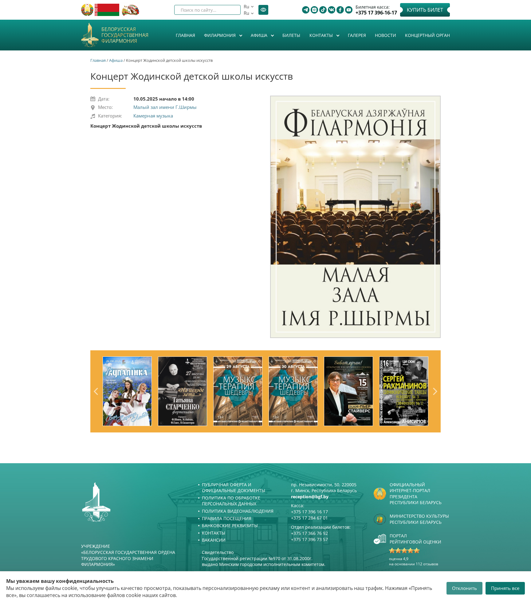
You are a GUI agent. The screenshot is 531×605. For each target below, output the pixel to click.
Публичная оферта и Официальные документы (233, 488)
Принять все (505, 588)
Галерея (357, 35)
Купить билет (425, 9)
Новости (385, 35)
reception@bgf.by (309, 497)
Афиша (260, 35)
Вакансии (214, 540)
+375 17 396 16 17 (309, 512)
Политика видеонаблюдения (237, 511)
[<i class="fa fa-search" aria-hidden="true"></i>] (230, 10)
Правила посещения (226, 518)
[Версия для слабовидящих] (263, 10)
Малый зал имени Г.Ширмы (165, 107)
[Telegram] (305, 10)
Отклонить (464, 588)
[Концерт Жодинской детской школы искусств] (355, 216)
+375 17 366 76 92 (309, 533)
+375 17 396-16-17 (376, 13)
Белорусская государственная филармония (124, 35)
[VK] (331, 10)
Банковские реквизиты (230, 525)
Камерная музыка (153, 116)
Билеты (291, 35)
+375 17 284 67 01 (309, 518)
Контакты (321, 35)
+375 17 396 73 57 (309, 539)
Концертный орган (427, 35)
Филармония (220, 35)
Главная (185, 35)
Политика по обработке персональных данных (231, 501)
